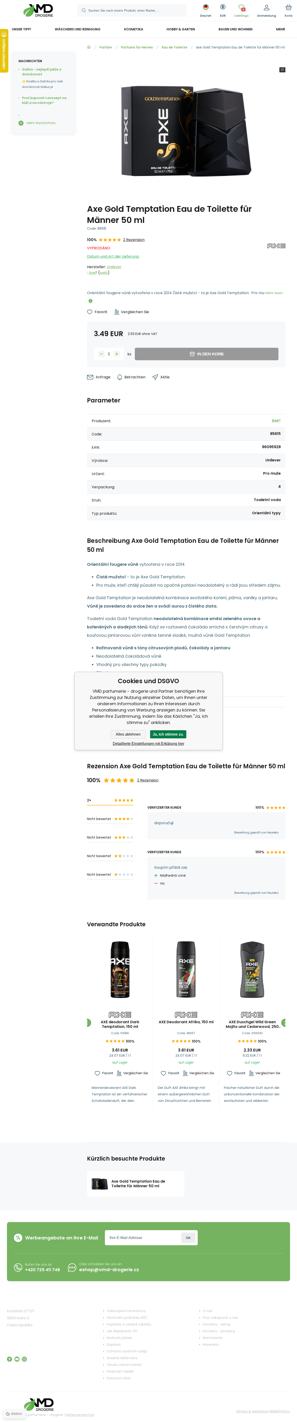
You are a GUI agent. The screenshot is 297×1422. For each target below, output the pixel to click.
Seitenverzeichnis (80, 1414)
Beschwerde (213, 1337)
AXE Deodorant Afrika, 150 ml (186, 1022)
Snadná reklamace (122, 1358)
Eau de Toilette (174, 47)
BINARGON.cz (280, 1411)
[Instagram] (24, 1359)
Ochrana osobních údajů (127, 1351)
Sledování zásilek (120, 1371)
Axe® (93, 272)
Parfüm (106, 47)
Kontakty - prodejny (219, 1331)
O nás (207, 1311)
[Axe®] (276, 256)
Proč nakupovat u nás (220, 1317)
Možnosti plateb (119, 1337)
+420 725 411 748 (42, 1270)
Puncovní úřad (118, 1378)
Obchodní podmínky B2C (127, 1317)
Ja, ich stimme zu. (168, 734)
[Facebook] (9, 1359)
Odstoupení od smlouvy (126, 1311)
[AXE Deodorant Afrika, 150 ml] (186, 969)
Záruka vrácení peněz (124, 1364)
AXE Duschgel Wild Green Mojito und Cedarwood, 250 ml (252, 1024)
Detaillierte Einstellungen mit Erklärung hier (148, 744)
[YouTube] (16, 1359)
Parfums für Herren (137, 47)
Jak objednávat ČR (122, 1331)
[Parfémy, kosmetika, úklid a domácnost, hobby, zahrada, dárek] (89, 47)
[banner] (38, 11)
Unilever (114, 267)
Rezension (211, 1344)
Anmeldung (188, 1237)
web (104, 272)
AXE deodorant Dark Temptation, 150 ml (120, 1024)
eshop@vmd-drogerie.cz (109, 1269)
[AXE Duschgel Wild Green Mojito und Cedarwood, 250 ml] (252, 969)
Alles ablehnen (128, 734)
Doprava (113, 1344)
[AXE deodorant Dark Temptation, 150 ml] (120, 969)
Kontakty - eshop (217, 1324)
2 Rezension (134, 239)
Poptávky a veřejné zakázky (129, 1324)
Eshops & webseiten (252, 1411)
